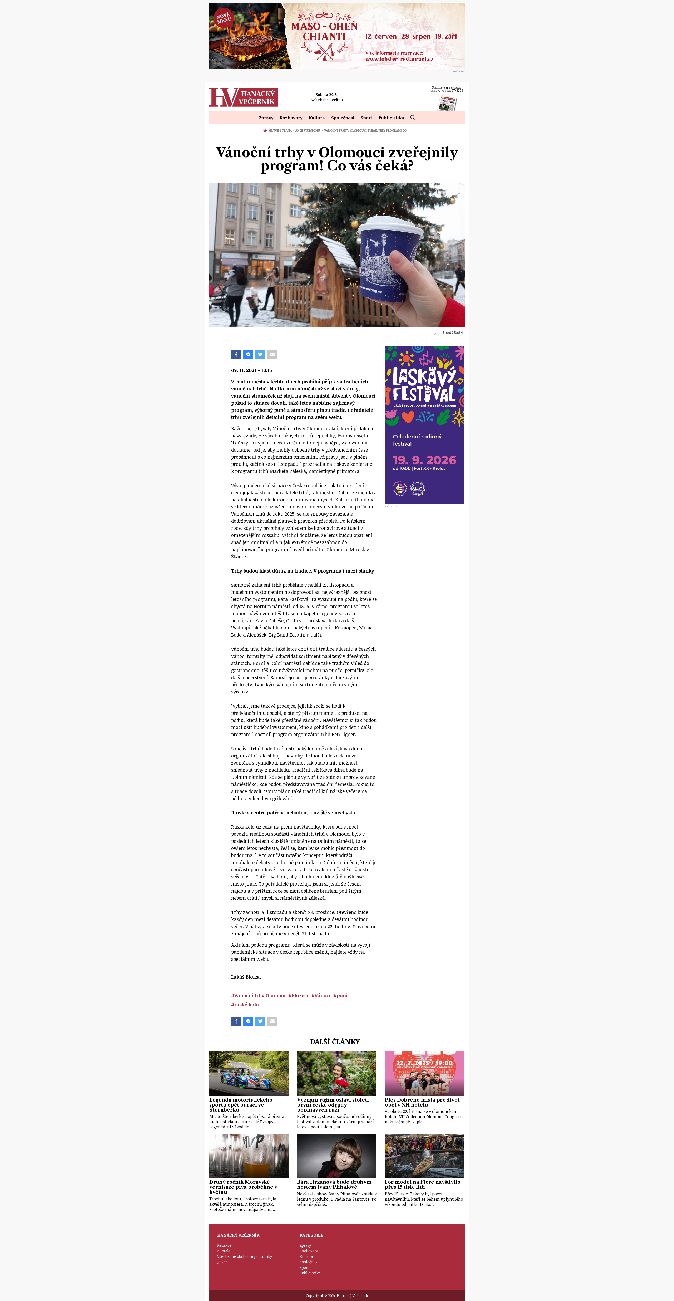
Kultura (317, 118)
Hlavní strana (281, 130)
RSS (224, 1261)
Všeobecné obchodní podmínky (244, 1256)
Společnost (342, 118)
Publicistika (391, 118)
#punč (341, 995)
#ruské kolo (245, 1004)
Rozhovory (291, 118)
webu (262, 959)
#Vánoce (321, 995)
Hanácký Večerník (243, 97)
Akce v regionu (309, 130)
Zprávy (266, 118)
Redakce (224, 1245)
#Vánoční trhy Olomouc (258, 995)
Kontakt (224, 1250)
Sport (366, 118)
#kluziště (299, 995)
